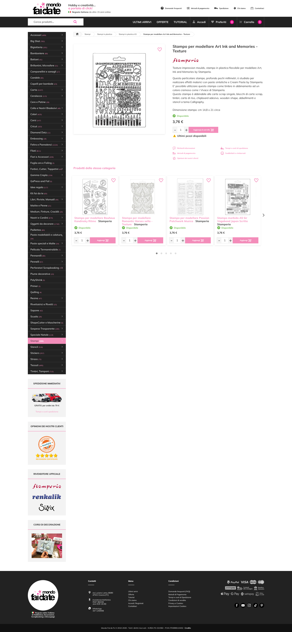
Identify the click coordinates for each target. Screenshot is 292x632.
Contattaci (259, 8)
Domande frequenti (173, 8)
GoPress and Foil (41, 181)
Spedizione (224, 8)
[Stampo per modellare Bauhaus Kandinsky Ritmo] (95, 196)
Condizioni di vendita (177, 600)
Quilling (36, 292)
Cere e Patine (39, 102)
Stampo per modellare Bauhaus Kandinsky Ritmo (94, 219)
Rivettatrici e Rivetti (43, 304)
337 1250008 (98, 611)
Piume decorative (42, 273)
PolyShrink (37, 279)
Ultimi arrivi (133, 591)
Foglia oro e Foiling (42, 162)
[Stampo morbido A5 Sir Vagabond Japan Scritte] (237, 196)
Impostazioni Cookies (177, 606)
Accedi (201, 22)
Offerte (131, 594)
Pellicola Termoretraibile (45, 249)
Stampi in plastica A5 (128, 34)
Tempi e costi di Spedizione (179, 597)
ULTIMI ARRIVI (142, 22)
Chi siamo (241, 8)
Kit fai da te (38, 193)
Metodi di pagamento (200, 8)
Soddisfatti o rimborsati (235, 153)
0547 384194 (98, 602)
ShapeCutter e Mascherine (46, 322)
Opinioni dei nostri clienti (187, 158)
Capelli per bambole (43, 83)
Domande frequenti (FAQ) (179, 591)
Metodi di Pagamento (177, 594)
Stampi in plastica (104, 34)
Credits (188, 628)
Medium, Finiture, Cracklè (46, 211)
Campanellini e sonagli (45, 71)
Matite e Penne (40, 205)
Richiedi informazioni (186, 148)
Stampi (87, 34)
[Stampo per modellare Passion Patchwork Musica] (190, 196)
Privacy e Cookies (175, 603)
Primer (35, 286)
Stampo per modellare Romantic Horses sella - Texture (137, 221)
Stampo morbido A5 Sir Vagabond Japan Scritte (232, 219)
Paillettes (37, 229)
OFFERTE (162, 22)
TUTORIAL (180, 22)
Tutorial (131, 597)
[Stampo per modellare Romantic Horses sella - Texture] (142, 196)
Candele (36, 77)
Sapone (36, 310)
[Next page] (263, 215)
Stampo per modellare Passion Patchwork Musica (189, 219)
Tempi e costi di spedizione (236, 148)
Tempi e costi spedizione (47, 411)
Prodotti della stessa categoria (94, 168)
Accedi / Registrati (135, 603)
